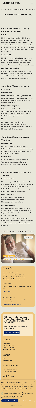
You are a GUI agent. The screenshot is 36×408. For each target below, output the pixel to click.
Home (2, 9)
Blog (4, 358)
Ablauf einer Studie (8, 347)
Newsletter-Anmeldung (12, 332)
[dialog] (18, 394)
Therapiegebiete (7, 360)
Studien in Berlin (11, 2)
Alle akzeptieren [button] (10, 400)
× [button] (34, 381)
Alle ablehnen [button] (27, 400)
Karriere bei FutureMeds (9, 371)
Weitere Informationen (22, 390)
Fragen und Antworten (9, 349)
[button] (31, 3)
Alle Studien (6, 343)
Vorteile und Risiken (8, 345)
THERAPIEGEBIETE (10, 9)
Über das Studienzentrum (10, 369)
